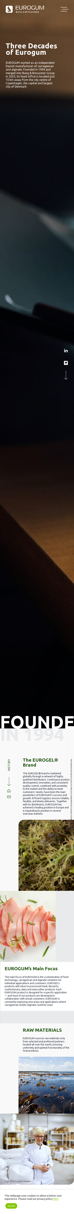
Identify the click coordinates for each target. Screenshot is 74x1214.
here (55, 1198)
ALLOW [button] (11, 1206)
